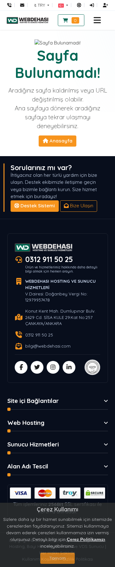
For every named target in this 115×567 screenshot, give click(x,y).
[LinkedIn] (69, 367)
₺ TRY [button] (40, 5)
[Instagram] (53, 367)
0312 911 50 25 (49, 259)
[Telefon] (11, 5)
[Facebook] (21, 367)
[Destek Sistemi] (79, 5)
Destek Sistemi (37, 206)
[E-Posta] (22, 5)
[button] (63, 5)
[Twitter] (37, 367)
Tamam (57, 558)
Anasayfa (60, 141)
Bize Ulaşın (81, 206)
